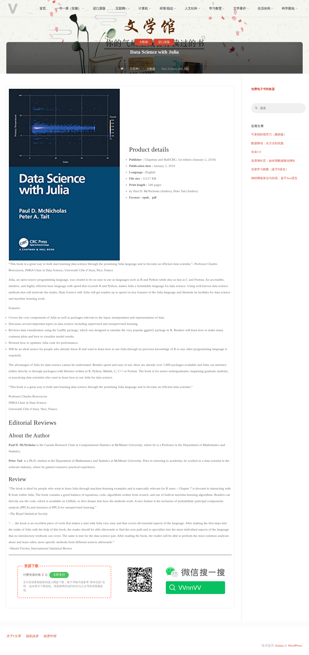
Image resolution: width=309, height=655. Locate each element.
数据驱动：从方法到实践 (267, 143)
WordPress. (295, 645)
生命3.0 (256, 151)
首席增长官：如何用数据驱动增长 (273, 160)
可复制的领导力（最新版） (269, 134)
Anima (279, 645)
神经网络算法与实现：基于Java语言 (274, 178)
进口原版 (164, 42)
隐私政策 (32, 636)
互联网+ (135, 68)
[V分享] (12, 8)
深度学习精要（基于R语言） (269, 169)
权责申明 (50, 636)
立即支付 (59, 574)
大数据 (143, 42)
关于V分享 (13, 636)
